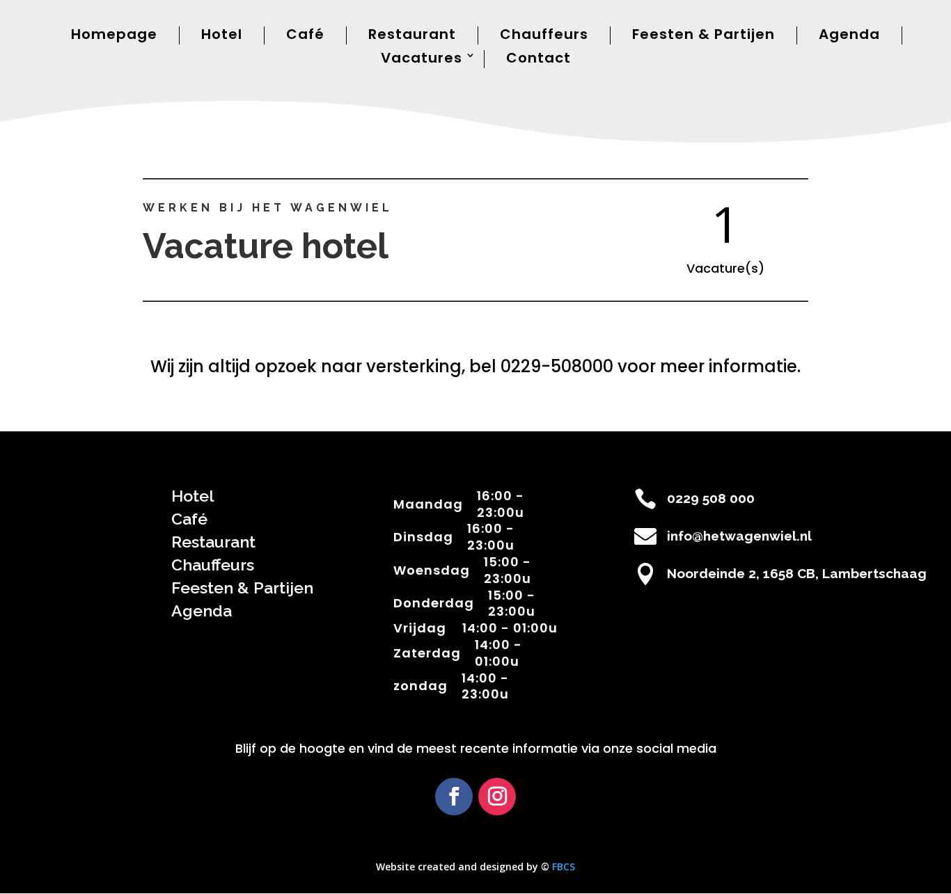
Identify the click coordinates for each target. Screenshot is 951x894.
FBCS (563, 866)
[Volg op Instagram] (497, 796)
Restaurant (412, 35)
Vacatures (421, 58)
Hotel (221, 35)
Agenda (849, 35)
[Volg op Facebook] (454, 796)
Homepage (114, 35)
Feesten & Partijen (703, 35)
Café (305, 35)
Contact (538, 58)
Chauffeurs (544, 35)
